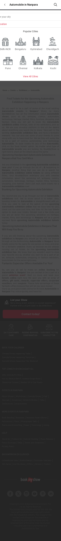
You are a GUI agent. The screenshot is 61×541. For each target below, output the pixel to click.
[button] (4, 4)
